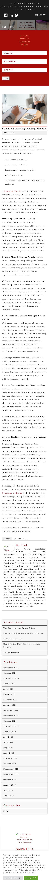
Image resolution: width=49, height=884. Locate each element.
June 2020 (8, 742)
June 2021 (8, 689)
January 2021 (10, 705)
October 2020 (10, 721)
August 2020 (9, 732)
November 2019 (11, 774)
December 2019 (11, 769)
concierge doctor (13, 191)
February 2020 (10, 758)
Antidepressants (11, 652)
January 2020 (10, 764)
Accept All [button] (31, 878)
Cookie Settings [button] (13, 878)
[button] (38, 15)
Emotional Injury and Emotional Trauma (23, 633)
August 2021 (9, 684)
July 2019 (8, 790)
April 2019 (8, 796)
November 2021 (11, 668)
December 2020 (11, 710)
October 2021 (10, 673)
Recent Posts (21, 539)
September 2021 (11, 678)
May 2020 (8, 748)
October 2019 (10, 780)
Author (6, 539)
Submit (5, 78)
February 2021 (10, 700)
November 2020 (11, 716)
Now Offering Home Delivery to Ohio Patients (21, 645)
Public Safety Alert (12, 639)
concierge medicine (12, 493)
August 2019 (9, 785)
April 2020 (8, 753)
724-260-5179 (12, 6)
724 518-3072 (25, 9)
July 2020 (8, 737)
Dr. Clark (22, 545)
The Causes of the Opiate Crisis (19, 628)
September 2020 (11, 726)
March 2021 (9, 694)
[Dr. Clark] (9, 548)
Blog (5, 811)
